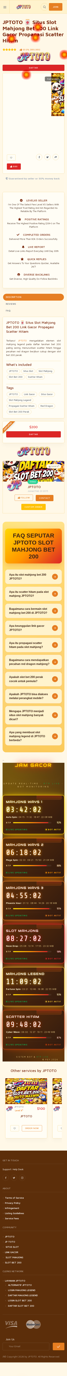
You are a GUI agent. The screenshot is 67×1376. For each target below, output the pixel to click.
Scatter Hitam (35, 376)
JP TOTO (10, 1241)
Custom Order (33, 507)
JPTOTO (22, 340)
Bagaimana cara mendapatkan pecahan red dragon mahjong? (32, 662)
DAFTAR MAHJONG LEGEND (23, 1295)
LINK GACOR (11, 1252)
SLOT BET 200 (13, 1262)
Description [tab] (13, 297)
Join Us (10, 1339)
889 (15, 166)
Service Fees (12, 1218)
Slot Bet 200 (16, 376)
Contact (44, 498)
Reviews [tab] (11, 303)
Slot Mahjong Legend (20, 400)
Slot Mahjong (45, 371)
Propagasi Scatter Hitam (21, 405)
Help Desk (18, 1169)
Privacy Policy (12, 1202)
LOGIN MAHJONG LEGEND (21, 1290)
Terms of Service (14, 1197)
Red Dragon (47, 405)
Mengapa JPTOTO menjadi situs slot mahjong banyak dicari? (32, 715)
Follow (25, 497)
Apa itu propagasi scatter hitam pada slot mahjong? (32, 645)
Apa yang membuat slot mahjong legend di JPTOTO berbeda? (32, 736)
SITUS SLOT (12, 1246)
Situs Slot (28, 371)
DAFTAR (33, 67)
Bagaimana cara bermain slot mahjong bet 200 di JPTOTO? (32, 610)
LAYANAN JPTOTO (15, 1280)
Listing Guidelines (14, 1213)
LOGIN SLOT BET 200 (20, 1300)
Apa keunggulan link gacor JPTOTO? (32, 627)
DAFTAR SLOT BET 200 (21, 1305)
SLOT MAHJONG (14, 1257)
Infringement (12, 1208)
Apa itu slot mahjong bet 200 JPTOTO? (32, 576)
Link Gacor (29, 394)
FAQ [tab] (8, 310)
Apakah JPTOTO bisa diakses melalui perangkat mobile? (32, 696)
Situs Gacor (47, 394)
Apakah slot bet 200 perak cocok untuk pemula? (32, 679)
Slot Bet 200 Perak (19, 411)
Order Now (32, 1128)
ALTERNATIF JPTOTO (20, 1284)
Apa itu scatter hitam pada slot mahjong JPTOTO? (32, 593)
